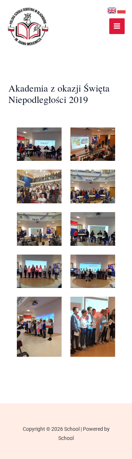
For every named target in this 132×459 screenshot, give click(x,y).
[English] (112, 10)
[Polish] (121, 10)
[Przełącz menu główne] (117, 26)
